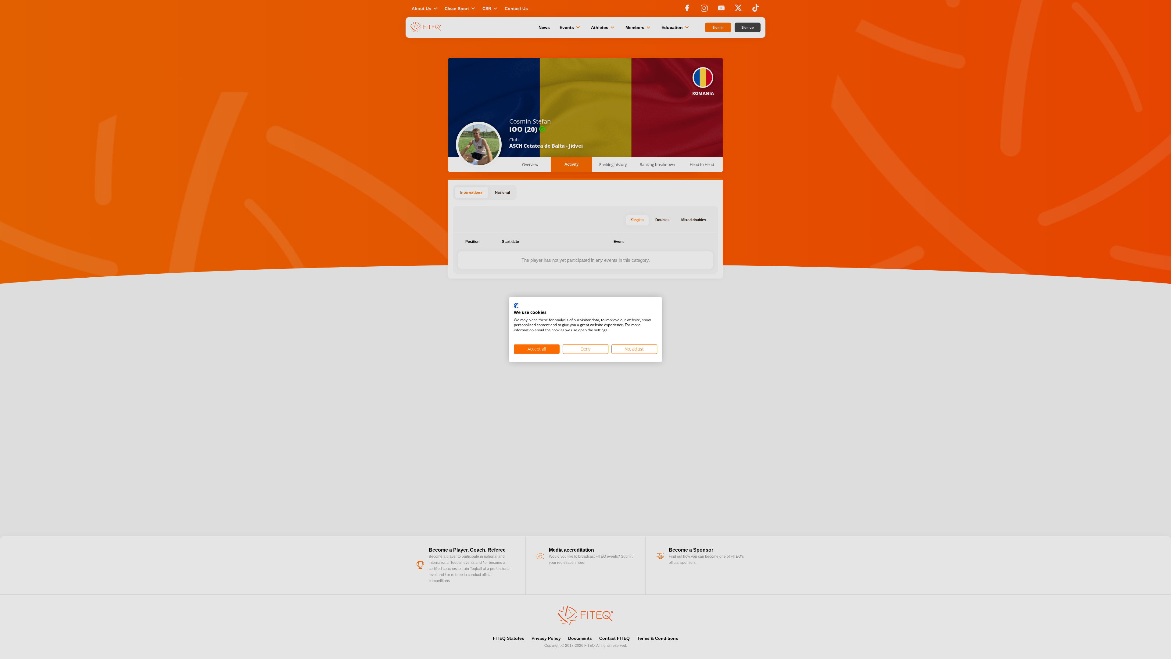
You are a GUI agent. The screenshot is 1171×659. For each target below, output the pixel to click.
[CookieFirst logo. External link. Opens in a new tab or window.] (516, 306)
